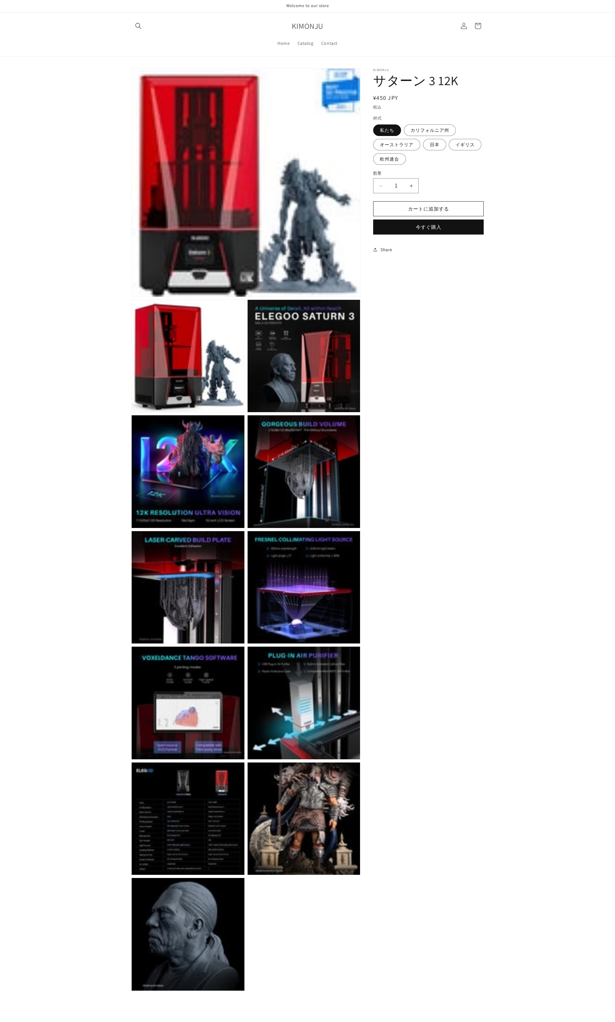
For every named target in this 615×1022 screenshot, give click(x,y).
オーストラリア (397, 145)
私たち (387, 130)
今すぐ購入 (428, 227)
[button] (138, 26)
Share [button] (386, 249)
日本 (434, 145)
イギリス (465, 145)
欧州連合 (389, 159)
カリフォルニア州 (430, 130)
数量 (377, 173)
